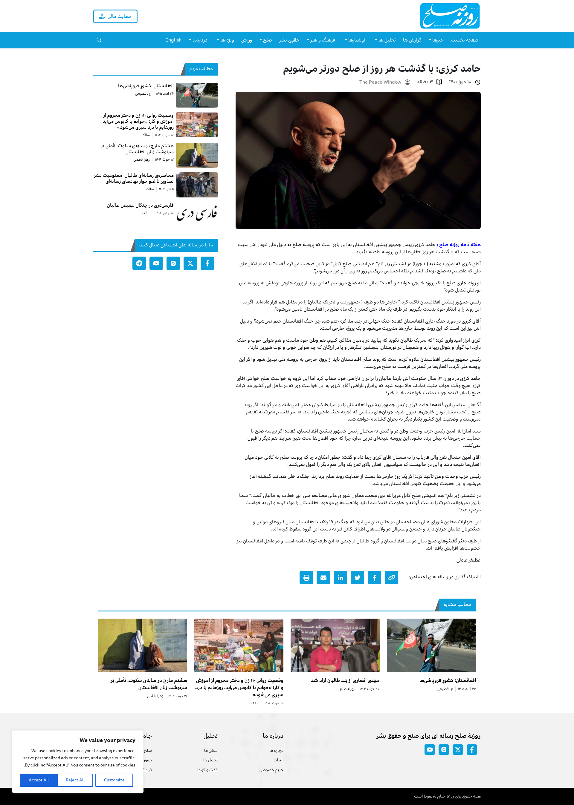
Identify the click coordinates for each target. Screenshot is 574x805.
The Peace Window (380, 82)
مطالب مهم (201, 69)
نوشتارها (356, 40)
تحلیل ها (210, 760)
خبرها (438, 40)
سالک (146, 135)
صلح (267, 40)
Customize (114, 780)
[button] (99, 40)
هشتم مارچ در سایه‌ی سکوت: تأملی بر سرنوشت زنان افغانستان (149, 684)
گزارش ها (412, 40)
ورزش (246, 40)
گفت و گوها (207, 769)
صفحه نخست (464, 40)
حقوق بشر (289, 40)
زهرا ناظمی (142, 159)
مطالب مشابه (457, 604)
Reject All (75, 780)
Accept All (39, 780)
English (173, 40)
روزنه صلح (347, 689)
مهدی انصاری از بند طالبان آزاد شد (345, 680)
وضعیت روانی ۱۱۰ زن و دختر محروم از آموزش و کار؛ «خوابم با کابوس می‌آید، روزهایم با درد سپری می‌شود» (239, 688)
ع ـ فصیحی (143, 93)
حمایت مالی (120, 16)
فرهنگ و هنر (322, 40)
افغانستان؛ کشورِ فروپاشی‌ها (447, 680)
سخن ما (211, 750)
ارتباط (278, 760)
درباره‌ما (200, 40)
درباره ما (276, 750)
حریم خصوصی (271, 769)
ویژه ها (227, 40)
